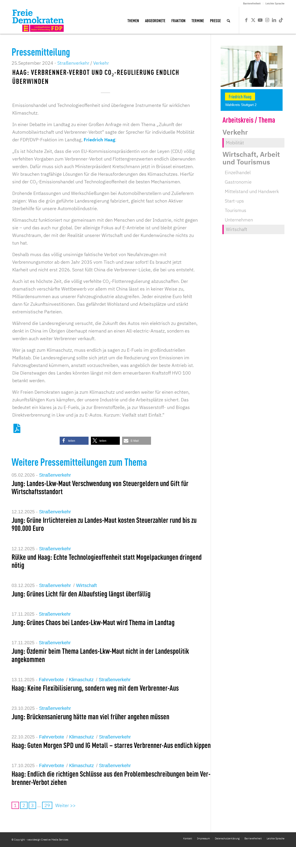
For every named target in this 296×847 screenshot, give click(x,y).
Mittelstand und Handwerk (252, 191)
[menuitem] (252, 3)
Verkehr (101, 63)
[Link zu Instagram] (267, 20)
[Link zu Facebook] (246, 20)
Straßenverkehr (73, 63)
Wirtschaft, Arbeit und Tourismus (251, 158)
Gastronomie (238, 182)
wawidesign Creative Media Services (47, 839)
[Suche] (228, 20)
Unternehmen (239, 220)
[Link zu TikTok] (281, 20)
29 (47, 805)
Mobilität (235, 142)
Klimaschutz (81, 679)
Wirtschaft (86, 585)
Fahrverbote (51, 679)
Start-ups (234, 201)
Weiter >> (65, 805)
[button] (74, 441)
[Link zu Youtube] (260, 20)
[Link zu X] (253, 20)
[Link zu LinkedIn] (274, 20)
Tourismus (235, 210)
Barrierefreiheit (252, 3)
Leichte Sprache (274, 3)
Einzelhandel (238, 172)
